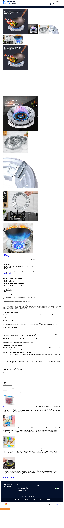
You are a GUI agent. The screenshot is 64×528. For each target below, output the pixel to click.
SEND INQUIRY (5, 477)
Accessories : (37, 452)
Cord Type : (32, 410)
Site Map (48, 499)
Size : (17, 410)
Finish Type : (11, 429)
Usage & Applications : (30, 409)
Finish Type (6, 291)
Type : (52, 448)
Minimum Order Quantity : (30, 406)
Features (6, 288)
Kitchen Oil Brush (6, 470)
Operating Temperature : (47, 430)
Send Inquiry (57, 1)
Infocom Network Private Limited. (57, 504)
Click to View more (7, 273)
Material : (43, 406)
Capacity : (52, 410)
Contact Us (42, 499)
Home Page (17, 499)
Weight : (52, 409)
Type (5, 289)
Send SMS (32, 496)
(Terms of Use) (59, 503)
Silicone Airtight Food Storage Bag (10, 406)
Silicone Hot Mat (6, 448)
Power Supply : (42, 410)
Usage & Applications (8, 285)
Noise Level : (24, 410)
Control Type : (16, 432)
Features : (31, 429)
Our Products (34, 499)
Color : (46, 427)
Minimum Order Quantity (8, 281)
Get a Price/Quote (6, 262)
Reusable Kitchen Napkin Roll (9, 427)
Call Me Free (39, 496)
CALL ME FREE (11, 477)
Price (5, 280)
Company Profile (26, 499)
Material (5, 290)
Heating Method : (15, 411)
